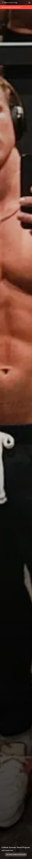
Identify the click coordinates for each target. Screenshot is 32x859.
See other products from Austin (16, 854)
